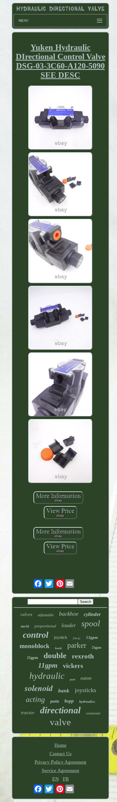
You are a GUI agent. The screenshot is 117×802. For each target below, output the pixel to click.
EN (55, 779)
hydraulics (87, 701)
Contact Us (61, 753)
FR (66, 779)
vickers (73, 665)
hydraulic (46, 676)
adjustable (46, 615)
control (35, 635)
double (55, 655)
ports (54, 701)
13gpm (92, 637)
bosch (58, 648)
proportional (45, 626)
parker (76, 645)
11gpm (47, 665)
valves (26, 614)
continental (93, 713)
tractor (28, 712)
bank (63, 690)
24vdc (77, 638)
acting (35, 699)
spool (90, 623)
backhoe (68, 614)
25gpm (96, 647)
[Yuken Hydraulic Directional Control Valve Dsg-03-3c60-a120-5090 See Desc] (60, 118)
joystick (60, 637)
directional (60, 710)
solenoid (39, 688)
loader (68, 625)
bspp (69, 701)
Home (60, 745)
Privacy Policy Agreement (60, 762)
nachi (25, 626)
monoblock (35, 646)
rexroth (83, 656)
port (72, 679)
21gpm (32, 658)
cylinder (92, 614)
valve (60, 722)
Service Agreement (60, 770)
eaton (86, 678)
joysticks (85, 690)
